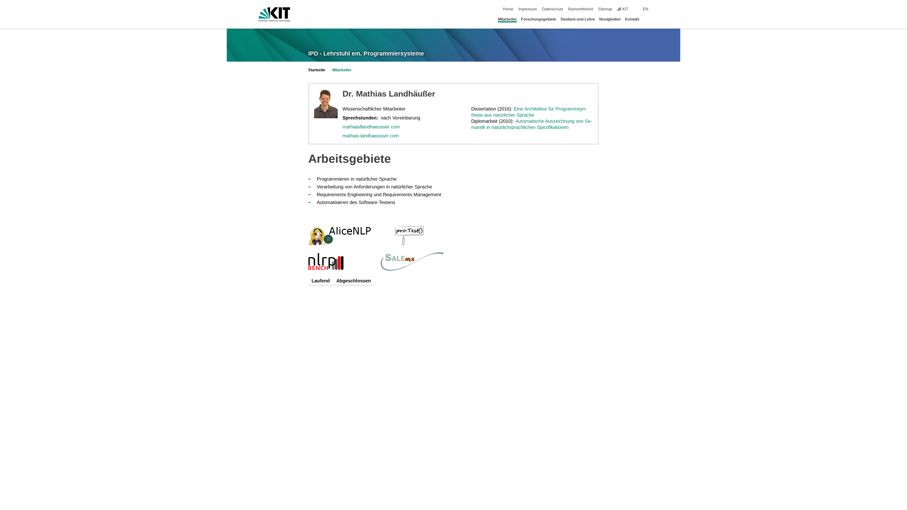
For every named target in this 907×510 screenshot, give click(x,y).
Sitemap (605, 9)
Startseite (316, 70)
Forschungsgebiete (538, 19)
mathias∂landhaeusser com (371, 126)
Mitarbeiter (507, 19)
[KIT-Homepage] (274, 14)
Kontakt (632, 19)
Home (508, 9)
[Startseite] (646, 19)
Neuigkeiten (610, 19)
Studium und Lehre (577, 19)
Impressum (527, 9)
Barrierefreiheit (580, 9)
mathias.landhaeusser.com (370, 135)
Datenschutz (552, 9)
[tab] (320, 281)
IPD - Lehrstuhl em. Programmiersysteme (366, 53)
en (645, 9)
